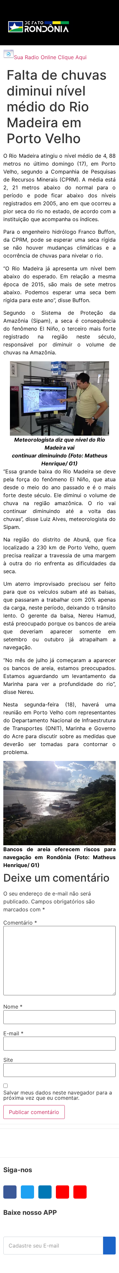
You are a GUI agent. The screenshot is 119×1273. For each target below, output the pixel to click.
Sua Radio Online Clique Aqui (50, 57)
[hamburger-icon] (99, 12)
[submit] (109, 1245)
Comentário (20, 922)
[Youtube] (62, 1192)
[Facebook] (10, 1192)
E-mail (13, 1033)
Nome (12, 1006)
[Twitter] (27, 1192)
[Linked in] (45, 1192)
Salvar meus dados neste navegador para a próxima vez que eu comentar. (57, 1095)
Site (8, 1059)
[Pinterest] (80, 1192)
